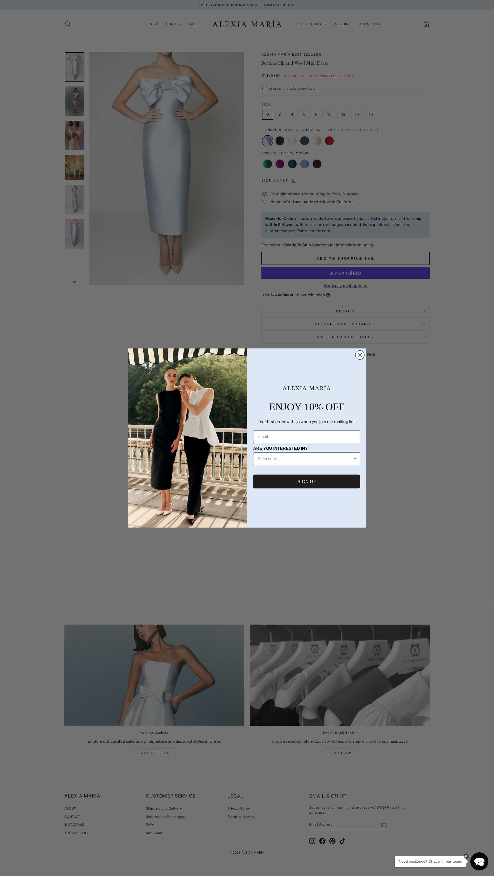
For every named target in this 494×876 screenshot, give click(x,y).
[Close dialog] (359, 355)
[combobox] (305, 459)
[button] (479, 861)
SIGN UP (307, 481)
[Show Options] (355, 459)
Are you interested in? (280, 448)
